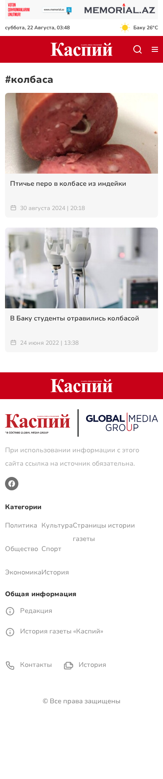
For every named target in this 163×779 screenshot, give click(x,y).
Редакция (35, 610)
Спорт (51, 549)
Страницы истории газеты (104, 532)
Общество (21, 549)
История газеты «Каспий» (60, 631)
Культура (57, 525)
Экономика (23, 572)
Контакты (35, 664)
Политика (21, 525)
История (55, 572)
